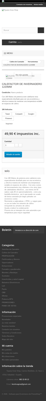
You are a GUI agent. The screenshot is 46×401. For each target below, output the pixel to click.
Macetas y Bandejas (10, 273)
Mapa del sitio (7, 339)
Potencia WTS (7, 299)
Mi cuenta (7, 345)
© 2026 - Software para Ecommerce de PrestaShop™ (22, 394)
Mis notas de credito (10, 353)
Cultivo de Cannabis (10, 253)
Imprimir (9, 124)
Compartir (18, 114)
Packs (4, 289)
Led (3, 286)
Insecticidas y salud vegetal (13, 279)
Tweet (7, 114)
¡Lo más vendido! (9, 323)
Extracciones (7, 266)
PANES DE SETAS (9, 306)
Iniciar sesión (38, 4)
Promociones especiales (11, 316)
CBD (3, 292)
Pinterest (8, 118)
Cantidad (8, 141)
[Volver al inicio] (4, 61)
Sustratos (5, 276)
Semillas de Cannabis (10, 249)
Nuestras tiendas (8, 326)
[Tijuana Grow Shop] (23, 15)
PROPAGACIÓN (8, 256)
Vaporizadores (7, 263)
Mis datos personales (10, 360)
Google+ (31, 114)
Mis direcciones (8, 356)
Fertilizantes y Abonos (11, 259)
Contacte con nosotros (24, 4)
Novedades (6, 319)
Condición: (6, 92)
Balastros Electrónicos (11, 283)
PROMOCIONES (8, 302)
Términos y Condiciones (11, 333)
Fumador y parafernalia (11, 269)
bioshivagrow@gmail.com (21, 384)
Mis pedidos (7, 350)
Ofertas (5, 296)
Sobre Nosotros (8, 336)
